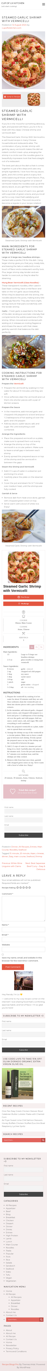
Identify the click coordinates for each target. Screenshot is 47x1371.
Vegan (9, 1278)
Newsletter (11, 1345)
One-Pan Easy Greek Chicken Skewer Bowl (22, 1111)
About (9, 1330)
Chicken (10, 1220)
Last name (8, 816)
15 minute (14, 853)
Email (6, 825)
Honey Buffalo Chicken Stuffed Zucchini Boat (23, 1123)
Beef (8, 1211)
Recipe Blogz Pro (10, 1364)
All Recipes (24, 847)
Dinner (14, 847)
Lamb (9, 1238)
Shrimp (38, 856)
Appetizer (10, 1208)
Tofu (8, 1275)
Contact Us (11, 1315)
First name (8, 807)
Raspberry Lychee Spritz (13, 1126)
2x (36, 647)
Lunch (9, 1241)
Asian (32, 853)
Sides (8, 1272)
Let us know (22, 793)
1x (32, 647)
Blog (8, 1214)
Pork (8, 1257)
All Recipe (11, 1294)
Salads (9, 1263)
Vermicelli (19, 383)
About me (11, 1312)
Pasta (8, 1250)
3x (41, 647)
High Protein (12, 1235)
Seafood (22, 850)
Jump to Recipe (13, 97)
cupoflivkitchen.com (11, 28)
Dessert (9, 1223)
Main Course (12, 1244)
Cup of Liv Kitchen (12, 3)
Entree (33, 847)
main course (20, 856)
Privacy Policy (12, 1348)
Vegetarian (11, 1281)
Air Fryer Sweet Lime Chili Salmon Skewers (22, 1120)
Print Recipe (25, 597)
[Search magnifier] (43, 1140)
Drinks (9, 1229)
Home (9, 1291)
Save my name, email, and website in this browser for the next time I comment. (22, 959)
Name (5, 925)
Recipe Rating (9, 887)
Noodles (14, 850)
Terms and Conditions (16, 1351)
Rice (8, 1260)
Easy (11, 856)
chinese (40, 853)
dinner (5, 856)
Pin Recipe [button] (25, 604)
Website (6, 945)
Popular (10, 1253)
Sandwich (10, 1266)
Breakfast (10, 1217)
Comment (7, 894)
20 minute (25, 853)
